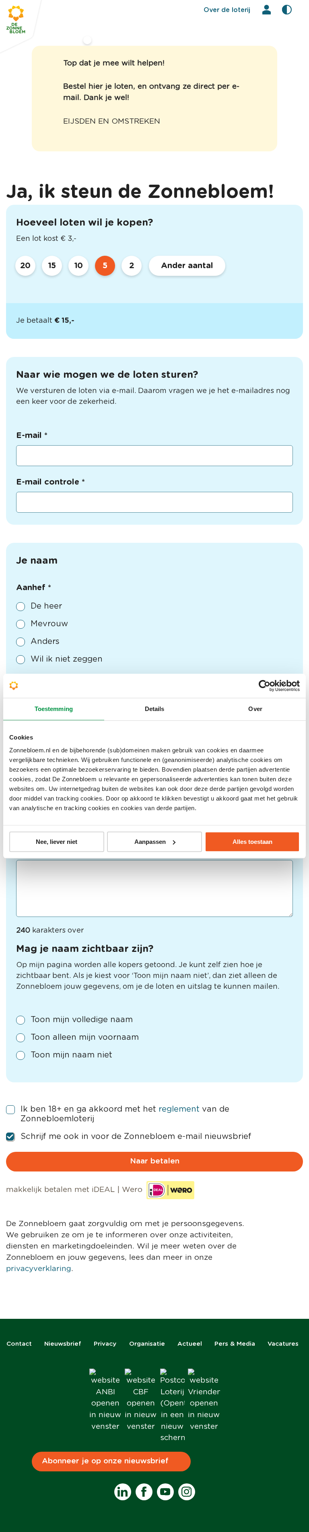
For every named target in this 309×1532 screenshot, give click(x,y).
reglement (179, 1109)
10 (78, 266)
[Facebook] (144, 1491)
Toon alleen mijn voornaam (85, 1037)
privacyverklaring (38, 1269)
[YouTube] (165, 1491)
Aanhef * (33, 588)
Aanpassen (150, 841)
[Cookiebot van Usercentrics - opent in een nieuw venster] (264, 686)
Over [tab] (255, 708)
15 (52, 266)
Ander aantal (187, 266)
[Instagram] (186, 1491)
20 (25, 266)
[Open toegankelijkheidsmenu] (287, 10)
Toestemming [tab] (54, 708)
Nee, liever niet (56, 841)
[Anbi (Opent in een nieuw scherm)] (105, 1401)
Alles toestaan (252, 841)
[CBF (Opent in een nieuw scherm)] (141, 1401)
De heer (46, 606)
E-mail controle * (50, 482)
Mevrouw (49, 624)
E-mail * (31, 436)
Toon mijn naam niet (71, 1055)
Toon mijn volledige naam (82, 1020)
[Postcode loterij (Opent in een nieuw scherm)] (172, 1406)
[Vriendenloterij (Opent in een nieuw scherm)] (204, 1401)
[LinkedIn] (122, 1491)
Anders (45, 642)
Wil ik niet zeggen (67, 659)
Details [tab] (155, 708)
